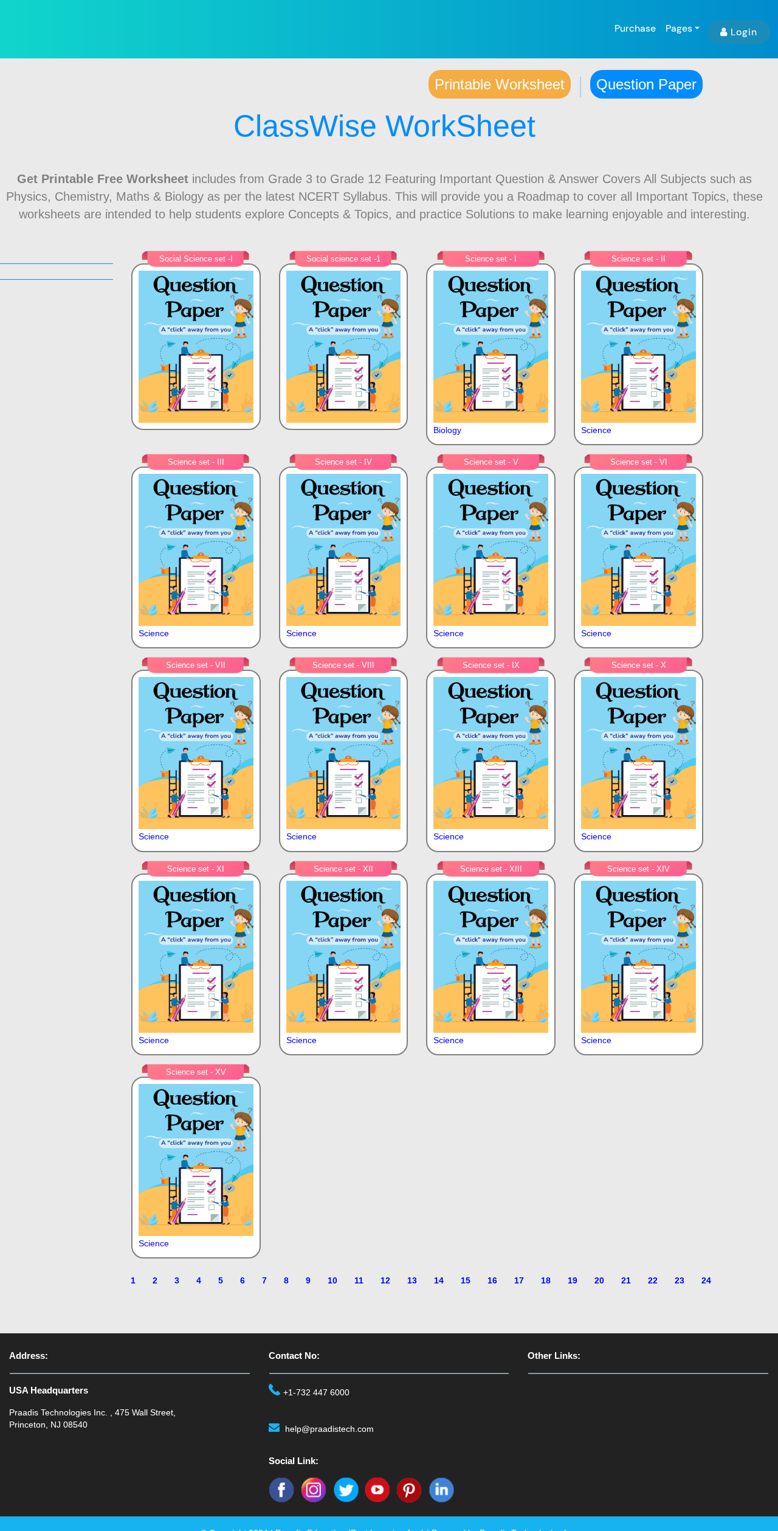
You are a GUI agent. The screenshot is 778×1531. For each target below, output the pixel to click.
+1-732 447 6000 (316, 1392)
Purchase (635, 28)
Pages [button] (679, 28)
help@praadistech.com (329, 1429)
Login (744, 32)
